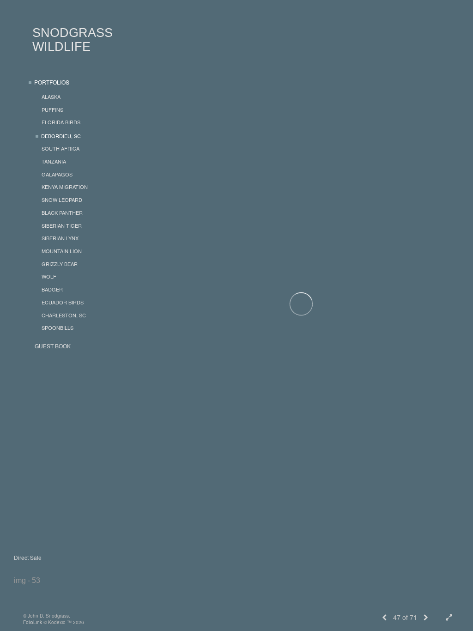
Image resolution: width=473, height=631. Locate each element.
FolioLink (32, 622)
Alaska (51, 96)
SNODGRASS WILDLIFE (72, 40)
